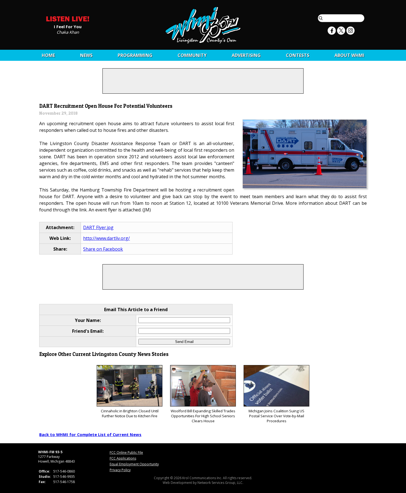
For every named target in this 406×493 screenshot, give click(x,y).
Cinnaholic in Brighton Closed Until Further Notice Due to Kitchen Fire (130, 413)
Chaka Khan (68, 32)
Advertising (246, 55)
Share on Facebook (103, 249)
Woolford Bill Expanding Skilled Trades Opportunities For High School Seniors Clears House (203, 415)
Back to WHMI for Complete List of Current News (90, 434)
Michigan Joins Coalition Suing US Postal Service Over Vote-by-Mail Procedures (276, 415)
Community (192, 55)
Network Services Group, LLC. (220, 482)
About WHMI (349, 55)
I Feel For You (67, 26)
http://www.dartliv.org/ (106, 238)
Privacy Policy (120, 470)
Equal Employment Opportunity (134, 464)
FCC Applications (123, 458)
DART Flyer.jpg (98, 227)
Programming (135, 55)
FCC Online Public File (126, 452)
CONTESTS (297, 55)
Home (48, 55)
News (86, 55)
